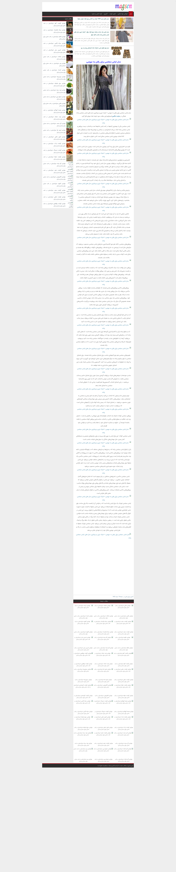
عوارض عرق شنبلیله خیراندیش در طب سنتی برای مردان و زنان (83, 728)
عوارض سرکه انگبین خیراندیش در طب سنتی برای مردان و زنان (83, 712)
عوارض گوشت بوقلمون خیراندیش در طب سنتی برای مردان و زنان (83, 665)
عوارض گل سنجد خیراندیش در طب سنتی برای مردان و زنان (123, 744)
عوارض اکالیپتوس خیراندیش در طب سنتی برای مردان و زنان (103, 696)
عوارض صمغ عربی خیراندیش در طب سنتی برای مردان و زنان (103, 760)
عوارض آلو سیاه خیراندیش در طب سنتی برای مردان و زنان (103, 649)
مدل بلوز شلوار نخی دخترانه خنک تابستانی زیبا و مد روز (95, 48)
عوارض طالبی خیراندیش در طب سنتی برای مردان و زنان (123, 617)
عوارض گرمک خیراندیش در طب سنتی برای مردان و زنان (83, 617)
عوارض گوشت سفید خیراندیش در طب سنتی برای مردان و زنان (123, 633)
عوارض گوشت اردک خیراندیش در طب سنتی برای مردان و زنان (123, 728)
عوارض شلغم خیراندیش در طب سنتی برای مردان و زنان (124, 649)
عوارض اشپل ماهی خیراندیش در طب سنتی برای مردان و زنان (103, 728)
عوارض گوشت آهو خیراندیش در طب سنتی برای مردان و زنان (124, 665)
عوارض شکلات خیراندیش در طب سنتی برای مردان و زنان (103, 617)
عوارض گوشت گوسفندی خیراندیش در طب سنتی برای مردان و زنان (83, 696)
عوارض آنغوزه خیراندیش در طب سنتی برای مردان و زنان (83, 633)
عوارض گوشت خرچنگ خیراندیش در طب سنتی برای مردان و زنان (103, 712)
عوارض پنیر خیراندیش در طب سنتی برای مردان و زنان (83, 760)
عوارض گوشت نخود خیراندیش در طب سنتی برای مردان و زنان (103, 744)
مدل (131, 14)
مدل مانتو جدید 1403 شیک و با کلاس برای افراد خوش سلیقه (93, 19)
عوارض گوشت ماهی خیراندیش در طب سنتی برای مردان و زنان (123, 681)
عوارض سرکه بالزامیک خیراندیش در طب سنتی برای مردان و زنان (103, 633)
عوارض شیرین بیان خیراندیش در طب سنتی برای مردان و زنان (83, 649)
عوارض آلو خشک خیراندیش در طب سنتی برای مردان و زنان (123, 760)
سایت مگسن (116, 116)
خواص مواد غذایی (123, 14)
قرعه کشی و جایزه (97, 14)
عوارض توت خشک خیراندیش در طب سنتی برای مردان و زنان (103, 665)
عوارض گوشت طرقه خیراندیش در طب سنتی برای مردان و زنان (123, 696)
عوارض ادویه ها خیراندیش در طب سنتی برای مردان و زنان (103, 681)
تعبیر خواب (113, 14)
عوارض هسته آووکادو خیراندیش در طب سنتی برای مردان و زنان (123, 712)
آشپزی (106, 14)
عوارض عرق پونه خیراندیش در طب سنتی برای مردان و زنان (83, 681)
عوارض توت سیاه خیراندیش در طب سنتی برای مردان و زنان (83, 744)
